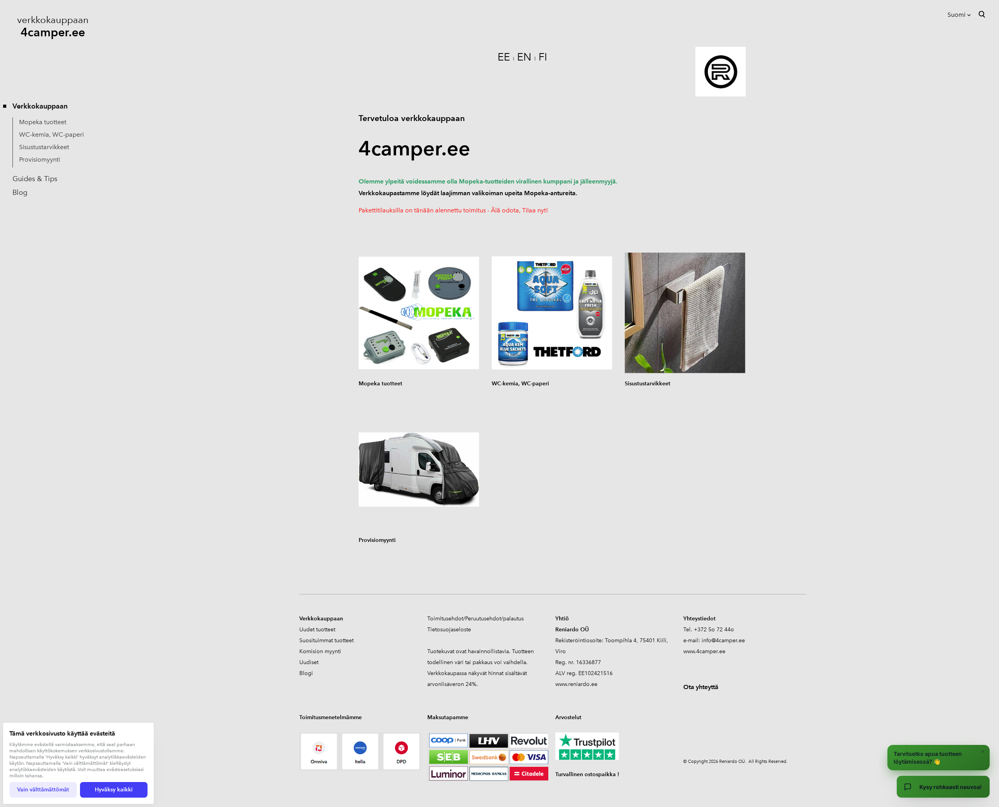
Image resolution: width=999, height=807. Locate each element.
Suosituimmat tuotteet (326, 640)
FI (543, 56)
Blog (19, 192)
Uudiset (308, 662)
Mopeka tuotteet (42, 122)
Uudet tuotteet (317, 629)
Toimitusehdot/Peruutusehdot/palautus (475, 618)
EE (504, 56)
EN (524, 56)
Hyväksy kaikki (114, 789)
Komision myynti (320, 651)
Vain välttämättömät (43, 789)
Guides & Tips (34, 179)
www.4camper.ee (704, 651)
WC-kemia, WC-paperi (51, 134)
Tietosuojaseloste (449, 629)
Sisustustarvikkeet (44, 147)
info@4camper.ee (723, 640)
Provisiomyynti (39, 159)
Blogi (306, 673)
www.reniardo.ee (576, 684)
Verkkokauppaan (40, 106)
